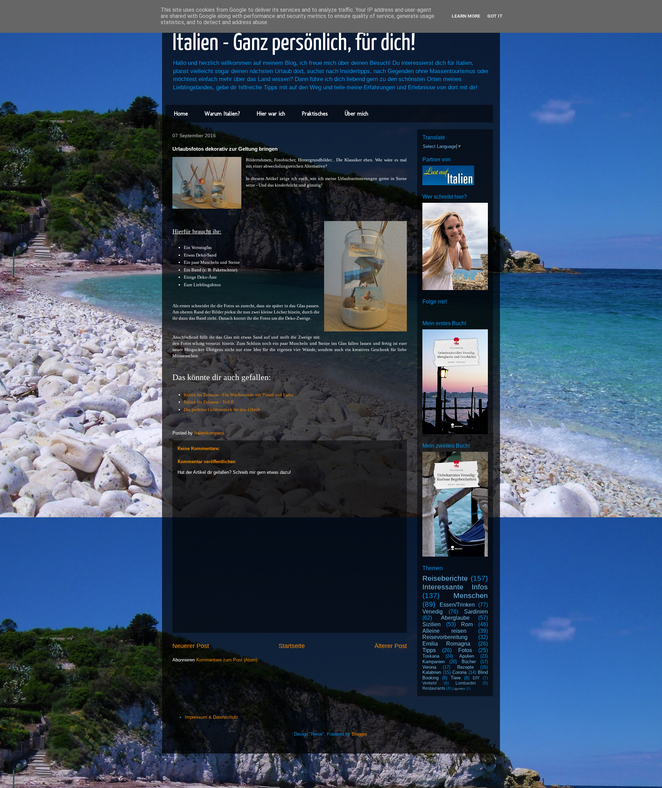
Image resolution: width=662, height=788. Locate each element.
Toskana (430, 656)
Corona (459, 672)
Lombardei (465, 683)
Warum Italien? (222, 113)
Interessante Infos (455, 587)
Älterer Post (390, 645)
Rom (467, 624)
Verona (429, 667)
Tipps (429, 650)
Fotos (465, 650)
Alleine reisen (444, 631)
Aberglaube (455, 618)
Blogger (359, 734)
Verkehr (429, 683)
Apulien (466, 656)
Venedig (432, 612)
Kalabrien (431, 672)
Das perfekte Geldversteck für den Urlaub (222, 409)
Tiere (456, 677)
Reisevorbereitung (445, 637)
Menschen (470, 595)
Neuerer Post (190, 645)
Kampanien (433, 661)
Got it (495, 16)
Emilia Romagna (446, 644)
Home (181, 113)
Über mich (356, 113)
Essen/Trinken (457, 605)
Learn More (466, 16)
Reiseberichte (445, 578)
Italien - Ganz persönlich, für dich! (293, 43)
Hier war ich (271, 113)
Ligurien (458, 688)
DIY (476, 678)
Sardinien (476, 612)
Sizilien (431, 624)
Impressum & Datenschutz (211, 717)
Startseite (292, 645)
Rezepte (465, 667)
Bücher (469, 661)
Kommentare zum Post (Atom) (226, 659)
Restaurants (433, 688)
